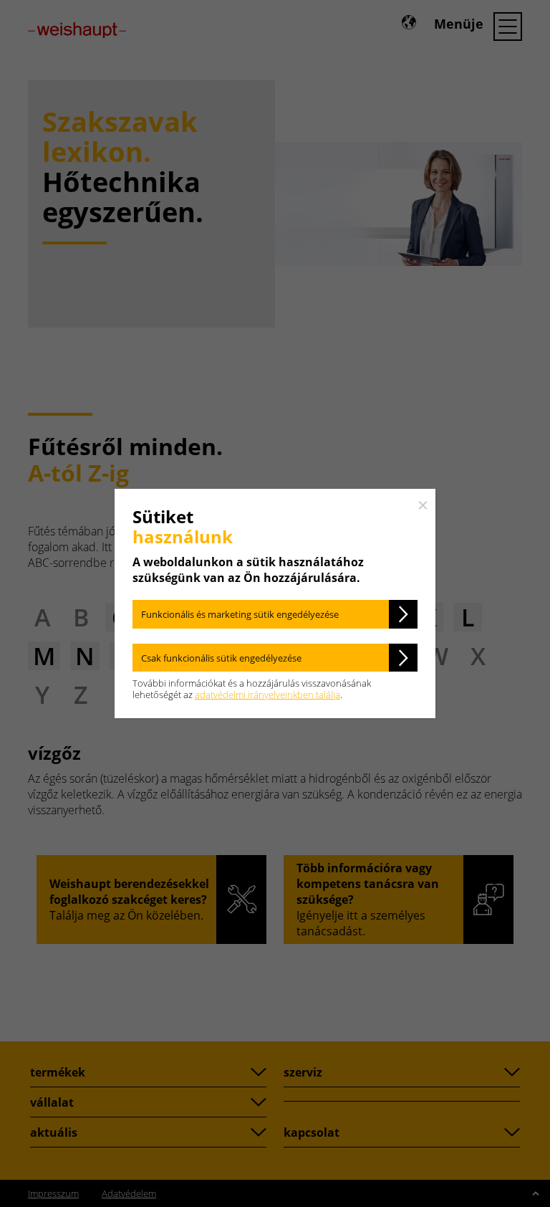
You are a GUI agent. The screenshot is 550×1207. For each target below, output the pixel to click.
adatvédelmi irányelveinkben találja (267, 694)
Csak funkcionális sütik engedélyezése (221, 658)
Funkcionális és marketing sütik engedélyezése (240, 614)
